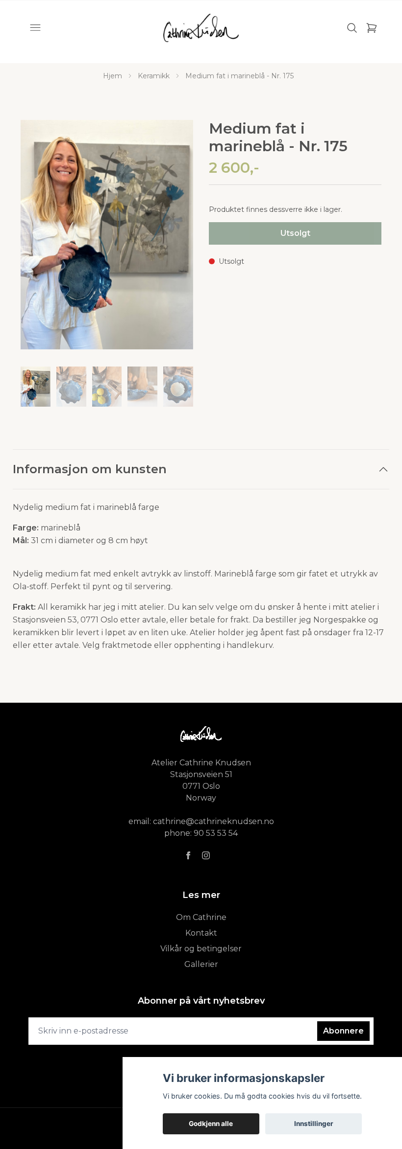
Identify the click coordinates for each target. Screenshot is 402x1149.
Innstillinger (313, 1123)
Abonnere (343, 1030)
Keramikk (154, 75)
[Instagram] (206, 855)
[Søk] (352, 28)
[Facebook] (188, 855)
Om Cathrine (201, 917)
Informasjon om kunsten (90, 469)
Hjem (112, 75)
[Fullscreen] (107, 234)
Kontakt (201, 933)
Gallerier (201, 964)
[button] (176, 239)
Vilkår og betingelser (201, 948)
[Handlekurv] (371, 28)
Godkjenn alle (211, 1123)
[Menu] (35, 28)
